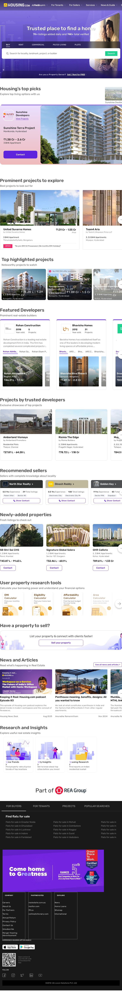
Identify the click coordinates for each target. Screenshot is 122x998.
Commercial (38, 45)
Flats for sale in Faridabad (18, 837)
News (57, 902)
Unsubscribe (8, 929)
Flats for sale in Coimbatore (67, 826)
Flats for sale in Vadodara (66, 837)
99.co (31, 910)
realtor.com (34, 906)
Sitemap (58, 910)
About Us (7, 906)
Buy (8, 45)
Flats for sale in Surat (64, 833)
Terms (5, 914)
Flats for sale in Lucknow (18, 829)
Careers (6, 902)
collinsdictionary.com (38, 914)
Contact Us (8, 925)
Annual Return (9, 918)
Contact (20, 154)
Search (111, 53)
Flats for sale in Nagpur (64, 829)
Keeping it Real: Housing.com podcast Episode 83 (23, 698)
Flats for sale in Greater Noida (20, 822)
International (61, 914)
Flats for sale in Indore (17, 833)
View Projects (22, 119)
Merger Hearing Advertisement (10, 934)
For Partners (8, 910)
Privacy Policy (9, 921)
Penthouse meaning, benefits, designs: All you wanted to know (80, 698)
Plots (78, 45)
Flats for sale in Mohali (64, 822)
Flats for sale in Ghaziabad (19, 826)
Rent (21, 45)
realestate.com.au (37, 902)
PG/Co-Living (59, 45)
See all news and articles (107, 665)
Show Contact (22, 501)
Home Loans (60, 906)
